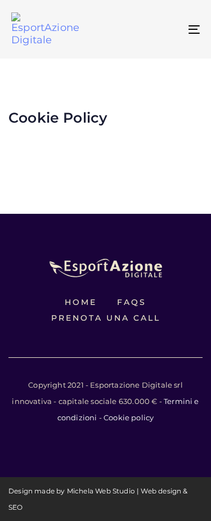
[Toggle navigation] (168, 29)
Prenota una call (105, 318)
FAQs (131, 302)
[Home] (106, 268)
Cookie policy (128, 417)
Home (81, 302)
